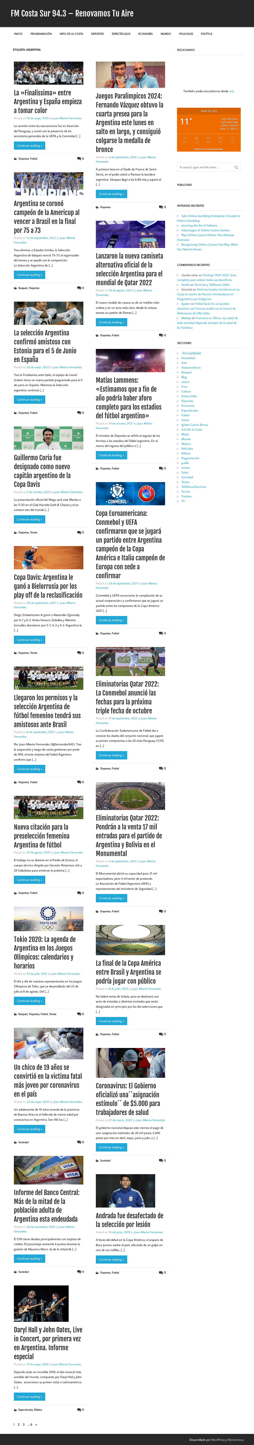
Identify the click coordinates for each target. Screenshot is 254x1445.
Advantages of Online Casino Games (205, 230)
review (185, 468)
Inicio (18, 34)
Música (38, 1409)
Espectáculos (121, 34)
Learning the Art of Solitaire (199, 225)
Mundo (166, 34)
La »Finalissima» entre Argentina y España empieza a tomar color (48, 102)
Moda (185, 434)
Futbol (33, 158)
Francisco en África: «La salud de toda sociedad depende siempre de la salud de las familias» (207, 322)
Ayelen (185, 304)
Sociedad (23, 1142)
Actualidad (188, 358)
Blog (184, 377)
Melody (186, 318)
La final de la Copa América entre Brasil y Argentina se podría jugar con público (128, 972)
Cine (184, 386)
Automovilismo (191, 367)
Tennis (33, 532)
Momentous (235, 1440)
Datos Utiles (189, 396)
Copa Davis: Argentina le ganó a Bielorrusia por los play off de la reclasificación (48, 586)
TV (183, 501)
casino (185, 382)
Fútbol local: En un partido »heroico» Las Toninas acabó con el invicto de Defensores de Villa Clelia (206, 308)
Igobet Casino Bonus (194, 425)
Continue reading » (29, 145)
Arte (184, 363)
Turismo (186, 496)
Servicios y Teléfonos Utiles (212, 285)
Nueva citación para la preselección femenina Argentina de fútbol (41, 836)
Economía (145, 34)
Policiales (186, 34)
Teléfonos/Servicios (193, 487)
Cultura (186, 391)
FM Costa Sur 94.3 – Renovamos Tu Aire (72, 13)
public (185, 463)
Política (206, 34)
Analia (185, 285)
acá (231, 91)
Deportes (97, 34)
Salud (184, 472)
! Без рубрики (191, 353)
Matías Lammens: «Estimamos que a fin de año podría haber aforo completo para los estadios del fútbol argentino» (129, 398)
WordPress (218, 1440)
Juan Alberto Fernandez (67, 118)
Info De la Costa (71, 34)
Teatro (185, 482)
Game (185, 420)
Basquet (23, 288)
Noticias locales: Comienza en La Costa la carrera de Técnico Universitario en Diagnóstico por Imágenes (208, 294)
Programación (41, 34)
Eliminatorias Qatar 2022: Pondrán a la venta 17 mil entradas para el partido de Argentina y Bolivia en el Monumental (129, 836)
